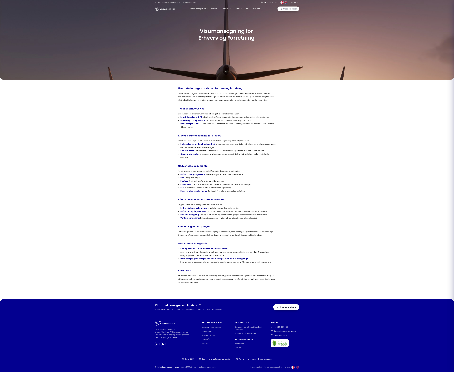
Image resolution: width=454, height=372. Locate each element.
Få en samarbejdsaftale (245, 333)
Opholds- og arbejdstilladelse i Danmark (248, 328)
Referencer (226, 9)
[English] (285, 2)
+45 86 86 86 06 (270, 2)
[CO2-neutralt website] (280, 343)
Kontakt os (257, 9)
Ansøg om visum (288, 307)
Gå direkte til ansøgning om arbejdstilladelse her (203, 292)
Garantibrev (207, 331)
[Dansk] (282, 2)
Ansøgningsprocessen (211, 327)
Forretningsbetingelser (273, 367)
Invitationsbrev (208, 335)
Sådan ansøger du (198, 9)
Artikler (239, 9)
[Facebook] (163, 344)
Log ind (296, 2)
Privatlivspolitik (256, 367)
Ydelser (214, 9)
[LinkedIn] (157, 344)
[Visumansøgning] (165, 9)
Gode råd (206, 339)
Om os (247, 9)
